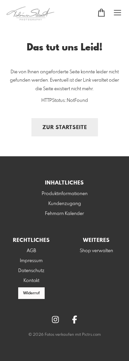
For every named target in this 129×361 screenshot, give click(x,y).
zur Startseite (64, 127)
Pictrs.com (91, 335)
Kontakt (31, 280)
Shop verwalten (96, 251)
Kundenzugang (64, 203)
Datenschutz (31, 270)
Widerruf (31, 293)
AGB (31, 251)
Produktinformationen (65, 193)
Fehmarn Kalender (64, 213)
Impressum (31, 260)
